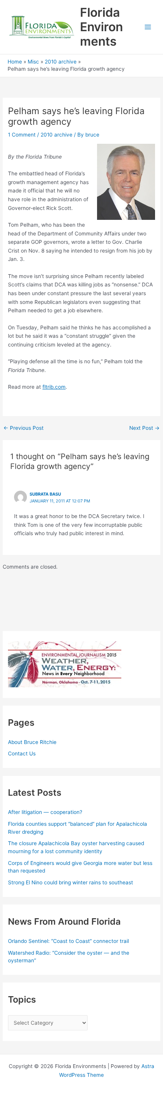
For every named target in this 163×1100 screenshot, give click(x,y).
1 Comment (22, 135)
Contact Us (22, 753)
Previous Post (23, 428)
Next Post (144, 428)
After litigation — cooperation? (46, 812)
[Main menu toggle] (148, 27)
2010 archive (56, 135)
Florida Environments (101, 27)
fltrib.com (54, 387)
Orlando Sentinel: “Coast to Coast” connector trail (68, 941)
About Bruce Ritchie (32, 742)
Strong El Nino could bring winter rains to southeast (70, 882)
